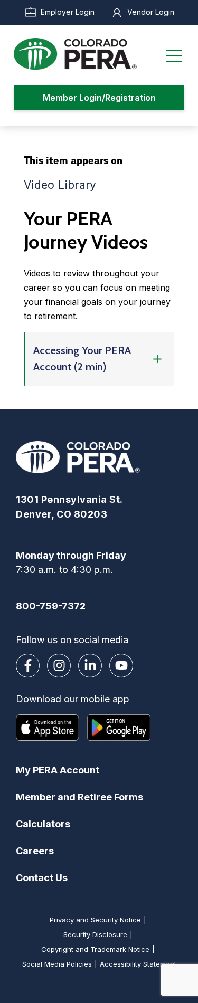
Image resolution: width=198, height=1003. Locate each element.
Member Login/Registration (99, 97)
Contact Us (42, 877)
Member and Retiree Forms (79, 797)
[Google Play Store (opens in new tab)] (118, 727)
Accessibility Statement (138, 964)
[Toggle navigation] (173, 54)
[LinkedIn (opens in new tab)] (90, 665)
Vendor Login (150, 11)
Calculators (43, 823)
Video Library (60, 185)
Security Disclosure (95, 934)
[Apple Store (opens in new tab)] (47, 727)
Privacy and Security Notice (95, 919)
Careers (35, 850)
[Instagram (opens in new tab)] (59, 665)
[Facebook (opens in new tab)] (28, 665)
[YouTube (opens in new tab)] (121, 665)
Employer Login (68, 11)
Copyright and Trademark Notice (95, 949)
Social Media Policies (57, 964)
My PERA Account (57, 770)
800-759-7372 (51, 606)
